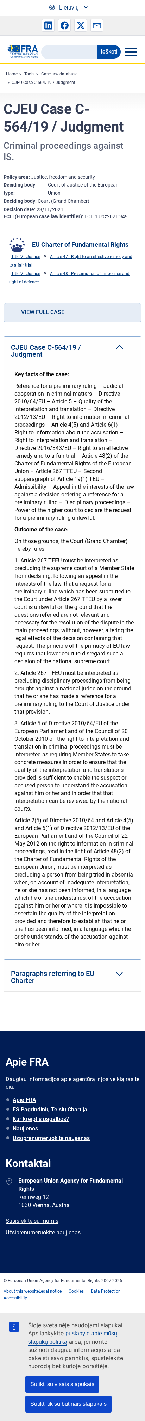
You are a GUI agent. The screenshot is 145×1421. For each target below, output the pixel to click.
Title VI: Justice (25, 256)
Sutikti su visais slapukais (62, 1384)
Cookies (76, 1291)
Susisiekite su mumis (32, 1221)
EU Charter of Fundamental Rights (80, 244)
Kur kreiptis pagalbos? (41, 1119)
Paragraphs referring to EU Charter (52, 977)
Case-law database (59, 74)
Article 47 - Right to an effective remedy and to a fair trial (70, 261)
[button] (48, 25)
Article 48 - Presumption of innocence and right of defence (69, 278)
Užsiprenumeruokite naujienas (51, 1138)
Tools (29, 74)
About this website (21, 1291)
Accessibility (15, 1297)
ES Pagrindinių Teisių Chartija (50, 1109)
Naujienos (25, 1128)
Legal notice (50, 1291)
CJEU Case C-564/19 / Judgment (43, 82)
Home (12, 74)
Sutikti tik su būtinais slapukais (68, 1404)
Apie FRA (24, 1100)
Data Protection (106, 1291)
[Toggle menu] (130, 51)
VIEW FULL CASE (42, 312)
